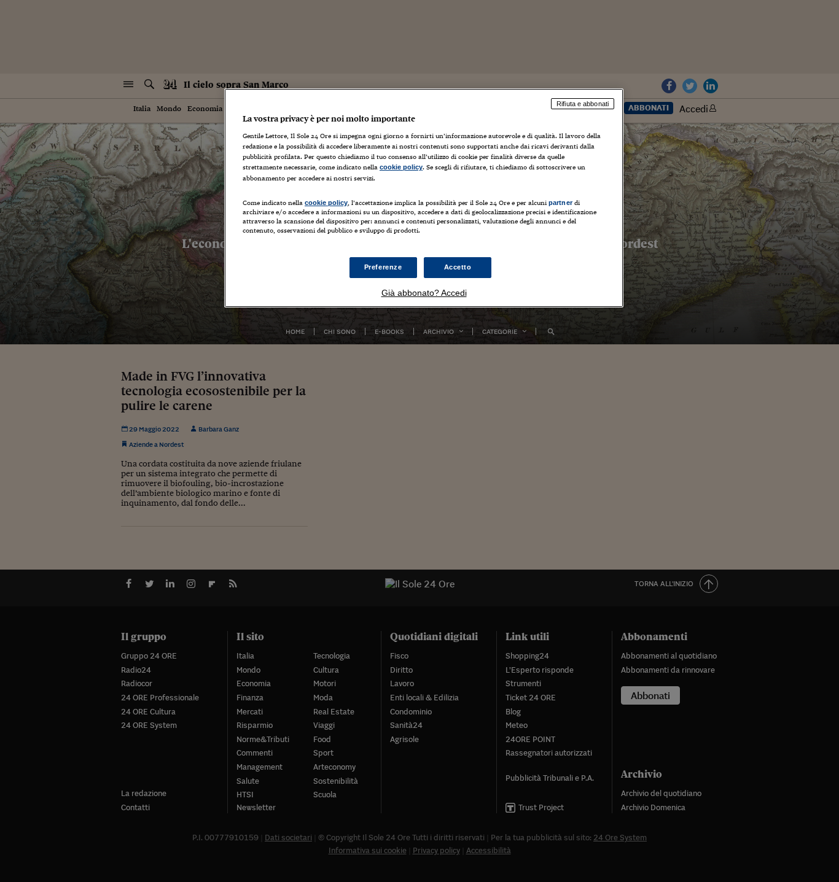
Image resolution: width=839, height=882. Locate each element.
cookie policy (401, 167)
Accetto (458, 267)
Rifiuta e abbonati (582, 103)
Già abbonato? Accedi (424, 293)
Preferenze (383, 267)
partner (560, 202)
